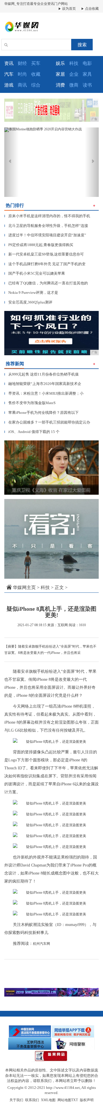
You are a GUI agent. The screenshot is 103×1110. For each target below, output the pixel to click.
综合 (35, 85)
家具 (87, 74)
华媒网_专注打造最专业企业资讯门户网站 (36, 4)
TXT (74, 1100)
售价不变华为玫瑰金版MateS (30, 403)
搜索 (82, 44)
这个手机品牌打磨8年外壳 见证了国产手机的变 (45, 264)
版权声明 (87, 1100)
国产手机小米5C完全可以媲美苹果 (34, 273)
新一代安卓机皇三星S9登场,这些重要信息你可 (44, 254)
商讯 (22, 85)
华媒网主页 (24, 587)
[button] (11, 162)
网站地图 (64, 1100)
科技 (73, 63)
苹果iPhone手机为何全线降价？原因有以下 (41, 412)
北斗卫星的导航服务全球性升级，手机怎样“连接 (46, 225)
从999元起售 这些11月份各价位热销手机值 (41, 374)
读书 (87, 85)
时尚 (22, 74)
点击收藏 (91, 9)
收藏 (35, 74)
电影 (87, 63)
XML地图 (48, 1100)
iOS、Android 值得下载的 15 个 (32, 432)
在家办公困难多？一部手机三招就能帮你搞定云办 (47, 422)
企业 (73, 74)
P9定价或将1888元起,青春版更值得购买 (38, 245)
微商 (73, 85)
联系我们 (32, 1100)
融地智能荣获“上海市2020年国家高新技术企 (42, 384)
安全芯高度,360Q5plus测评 (28, 302)
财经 (22, 63)
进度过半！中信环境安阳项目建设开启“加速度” (45, 235)
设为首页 (68, 9)
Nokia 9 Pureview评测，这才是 (31, 292)
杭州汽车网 (41, 944)
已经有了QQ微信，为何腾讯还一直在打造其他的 (46, 283)
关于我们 (16, 1100)
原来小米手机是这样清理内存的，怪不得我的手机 (47, 216)
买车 (35, 63)
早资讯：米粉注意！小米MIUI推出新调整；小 (44, 393)
